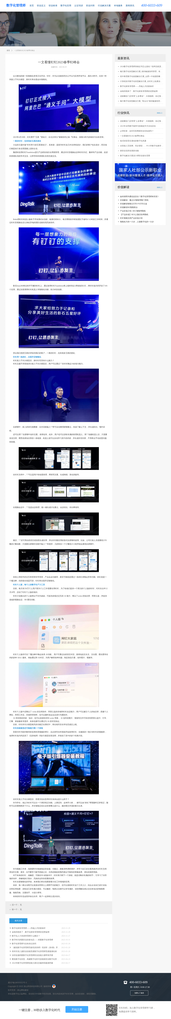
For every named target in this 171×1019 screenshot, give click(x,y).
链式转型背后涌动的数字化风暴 (133, 141)
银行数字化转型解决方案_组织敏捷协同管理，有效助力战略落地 (141, 71)
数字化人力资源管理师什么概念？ (26, 936)
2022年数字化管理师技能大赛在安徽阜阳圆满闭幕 (32, 963)
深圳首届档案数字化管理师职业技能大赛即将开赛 (32, 955)
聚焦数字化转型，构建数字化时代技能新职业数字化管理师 (36, 959)
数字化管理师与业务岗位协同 (24, 944)
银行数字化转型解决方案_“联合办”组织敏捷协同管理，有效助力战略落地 (141, 101)
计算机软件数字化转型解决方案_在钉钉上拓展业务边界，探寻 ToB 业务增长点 (141, 81)
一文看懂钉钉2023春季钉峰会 (132, 136)
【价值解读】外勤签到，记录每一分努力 (137, 222)
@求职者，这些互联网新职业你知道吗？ (137, 131)
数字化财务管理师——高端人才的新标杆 (29, 928)
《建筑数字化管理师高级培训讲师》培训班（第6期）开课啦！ (36, 948)
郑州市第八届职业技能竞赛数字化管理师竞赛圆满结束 (34, 951)
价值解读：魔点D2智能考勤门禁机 (134, 196)
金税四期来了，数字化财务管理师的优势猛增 (30, 932)
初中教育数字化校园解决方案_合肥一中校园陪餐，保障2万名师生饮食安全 (141, 76)
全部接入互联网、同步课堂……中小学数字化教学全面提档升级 (141, 146)
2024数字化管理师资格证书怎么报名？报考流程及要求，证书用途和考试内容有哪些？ (141, 67)
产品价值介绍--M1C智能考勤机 (133, 207)
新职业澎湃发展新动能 (129, 151)
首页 (8, 50)
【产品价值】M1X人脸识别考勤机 (134, 211)
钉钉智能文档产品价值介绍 (131, 214)
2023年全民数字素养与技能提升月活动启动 (138, 126)
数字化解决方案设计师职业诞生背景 (135, 156)
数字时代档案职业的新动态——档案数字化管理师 (32, 940)
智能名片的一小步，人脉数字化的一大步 (137, 218)
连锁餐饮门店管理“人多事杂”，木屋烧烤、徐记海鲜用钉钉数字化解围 (141, 121)
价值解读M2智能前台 (129, 204)
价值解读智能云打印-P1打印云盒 (133, 200)
